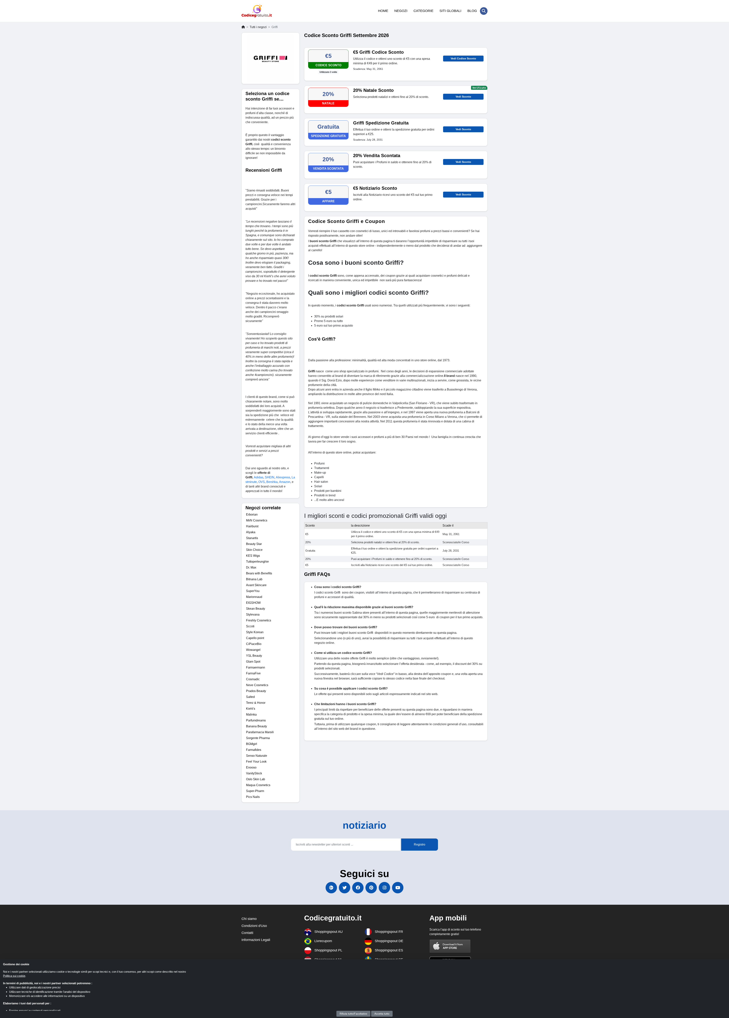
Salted (250, 696)
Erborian (252, 514)
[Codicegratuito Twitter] (344, 887)
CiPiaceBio (253, 644)
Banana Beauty (256, 726)
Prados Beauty (256, 691)
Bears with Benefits (259, 573)
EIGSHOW (253, 602)
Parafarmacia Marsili (260, 732)
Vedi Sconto (463, 96)
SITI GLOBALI (450, 11)
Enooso (251, 767)
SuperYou (253, 591)
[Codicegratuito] (256, 11)
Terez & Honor (255, 702)
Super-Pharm (255, 791)
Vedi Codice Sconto (463, 58)
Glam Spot (253, 661)
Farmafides (253, 749)
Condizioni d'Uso (254, 926)
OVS (261, 481)
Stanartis (252, 538)
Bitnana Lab (254, 579)
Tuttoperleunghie (257, 561)
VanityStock (254, 773)
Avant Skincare (256, 585)
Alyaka (250, 532)
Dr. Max (251, 567)
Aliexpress (283, 477)
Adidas (258, 477)
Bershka (272, 481)
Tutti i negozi (258, 27)
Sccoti (250, 626)
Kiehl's (250, 708)
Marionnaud (254, 596)
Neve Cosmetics (257, 685)
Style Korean (255, 632)
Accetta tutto (381, 1013)
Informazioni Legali (255, 940)
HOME (383, 11)
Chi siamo (249, 919)
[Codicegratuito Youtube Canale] (397, 887)
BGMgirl (251, 744)
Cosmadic (253, 679)
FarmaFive (253, 673)
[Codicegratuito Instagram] (384, 887)
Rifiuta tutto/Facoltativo (353, 1013)
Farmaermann (255, 667)
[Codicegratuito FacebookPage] (358, 887)
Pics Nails (253, 796)
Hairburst (252, 526)
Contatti (247, 933)
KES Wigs (253, 555)
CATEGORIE (423, 11)
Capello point (255, 638)
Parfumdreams (256, 720)
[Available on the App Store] (450, 946)
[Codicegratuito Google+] (331, 887)
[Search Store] (484, 11)
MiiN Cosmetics (256, 520)
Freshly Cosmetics (258, 620)
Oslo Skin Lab (255, 779)
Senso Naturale (256, 755)
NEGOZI (400, 11)
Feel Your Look (256, 761)
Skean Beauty (255, 608)
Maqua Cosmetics (258, 785)
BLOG (472, 11)
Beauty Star (254, 544)
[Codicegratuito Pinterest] (371, 887)
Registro (419, 844)
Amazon (284, 481)
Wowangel (253, 649)
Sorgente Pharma (258, 738)
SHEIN (269, 477)
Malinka (251, 714)
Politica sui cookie (14, 975)
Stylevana (253, 614)
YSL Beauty (254, 655)
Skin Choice (254, 549)
